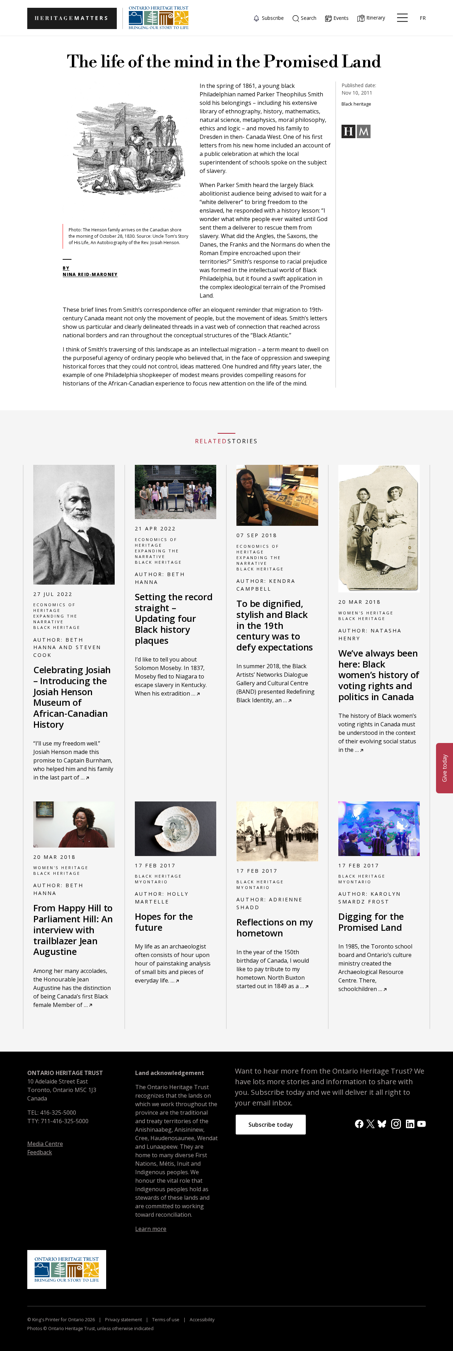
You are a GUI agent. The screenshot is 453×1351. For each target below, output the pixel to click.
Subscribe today (270, 1124)
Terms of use (165, 1320)
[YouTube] (421, 1123)
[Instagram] (396, 1123)
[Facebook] (359, 1123)
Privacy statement (123, 1320)
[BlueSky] (382, 1123)
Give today (444, 768)
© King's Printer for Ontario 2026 (61, 1320)
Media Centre (45, 1144)
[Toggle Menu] (402, 18)
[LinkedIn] (410, 1123)
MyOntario (151, 881)
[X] (370, 1123)
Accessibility (201, 1320)
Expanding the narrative (55, 618)
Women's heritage (366, 612)
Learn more (150, 1229)
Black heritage (56, 627)
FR (423, 18)
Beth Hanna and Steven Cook (67, 647)
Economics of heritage (54, 607)
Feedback (39, 1152)
